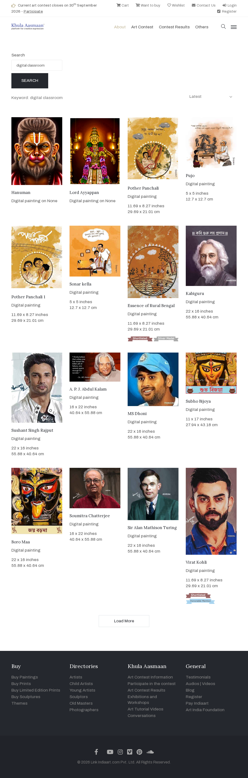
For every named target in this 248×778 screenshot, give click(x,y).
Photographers (84, 710)
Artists (76, 677)
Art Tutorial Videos (145, 709)
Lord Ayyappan (84, 192)
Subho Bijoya (198, 401)
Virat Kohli (196, 562)
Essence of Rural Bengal (151, 305)
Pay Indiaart (197, 703)
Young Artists (82, 690)
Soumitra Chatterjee (90, 515)
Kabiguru (195, 293)
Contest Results (174, 27)
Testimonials (198, 677)
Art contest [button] (142, 27)
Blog (190, 690)
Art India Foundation (205, 710)
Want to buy (150, 5)
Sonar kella (80, 284)
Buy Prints (21, 683)
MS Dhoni (137, 413)
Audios (192, 683)
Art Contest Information (150, 677)
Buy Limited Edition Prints (35, 690)
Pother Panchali (143, 188)
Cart (125, 5)
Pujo (190, 175)
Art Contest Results (146, 690)
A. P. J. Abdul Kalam (88, 389)
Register (229, 11)
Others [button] (201, 27)
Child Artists (81, 683)
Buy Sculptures (25, 696)
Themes (19, 703)
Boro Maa (20, 542)
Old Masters (81, 703)
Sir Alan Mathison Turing (152, 527)
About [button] (120, 27)
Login (232, 5)
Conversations (141, 715)
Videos (208, 683)
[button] (223, 27)
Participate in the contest (152, 683)
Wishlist (178, 5)
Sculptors (79, 696)
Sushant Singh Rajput (32, 430)
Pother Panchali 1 (28, 297)
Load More (124, 621)
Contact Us (206, 5)
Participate (33, 11)
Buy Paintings (24, 677)
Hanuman (21, 192)
